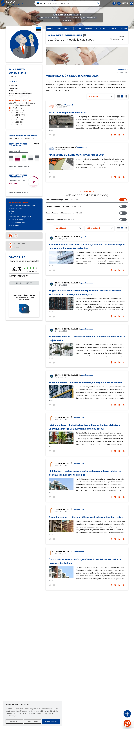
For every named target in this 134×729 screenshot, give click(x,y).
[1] (118, 96)
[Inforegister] (16, 235)
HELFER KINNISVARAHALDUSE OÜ (74, 237)
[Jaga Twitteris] (115, 177)
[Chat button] (114, 3)
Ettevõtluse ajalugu (64, 28)
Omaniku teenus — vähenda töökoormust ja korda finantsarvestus (86, 517)
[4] (126, 96)
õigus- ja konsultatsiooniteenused (22, 205)
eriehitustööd (14, 225)
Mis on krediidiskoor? (19, 192)
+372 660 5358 (17, 113)
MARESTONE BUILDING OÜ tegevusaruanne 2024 (76, 155)
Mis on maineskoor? (18, 166)
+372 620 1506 (17, 122)
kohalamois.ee (19, 244)
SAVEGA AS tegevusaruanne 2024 (67, 112)
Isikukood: (13, 88)
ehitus (11, 211)
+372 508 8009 (17, 120)
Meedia (50, 28)
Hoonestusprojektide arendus (64, 213)
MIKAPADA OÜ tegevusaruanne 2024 (72, 76)
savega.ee (18, 247)
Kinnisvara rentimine (60, 220)
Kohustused (100, 28)
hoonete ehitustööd (17, 223)
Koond (124, 28)
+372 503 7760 (17, 110)
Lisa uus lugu (119, 714)
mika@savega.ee (18, 108)
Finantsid (88, 28)
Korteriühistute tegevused (63, 200)
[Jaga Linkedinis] (119, 177)
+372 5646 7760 (18, 115)
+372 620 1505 (17, 124)
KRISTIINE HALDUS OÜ (69, 417)
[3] (122, 96)
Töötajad (78, 28)
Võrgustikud (113, 28)
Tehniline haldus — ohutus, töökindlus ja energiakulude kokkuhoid (85, 382)
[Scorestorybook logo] (12, 3)
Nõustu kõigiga (51, 721)
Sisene (125, 3)
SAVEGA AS (65, 105)
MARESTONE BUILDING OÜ (71, 147)
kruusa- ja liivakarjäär (17, 220)
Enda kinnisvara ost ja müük (63, 206)
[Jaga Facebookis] (111, 177)
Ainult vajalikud (32, 721)
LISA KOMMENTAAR (24, 283)
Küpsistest (14, 721)
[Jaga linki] (123, 177)
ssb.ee (51, 130)
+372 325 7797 (17, 117)
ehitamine (13, 214)
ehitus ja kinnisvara (16, 208)
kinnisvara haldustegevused (20, 217)
